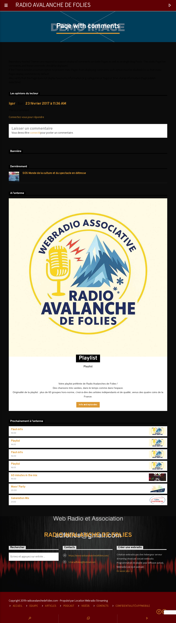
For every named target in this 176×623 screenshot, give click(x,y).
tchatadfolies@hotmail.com (82, 562)
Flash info (17, 429)
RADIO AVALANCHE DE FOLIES (53, 5)
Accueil (17, 606)
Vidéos (85, 606)
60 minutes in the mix (24, 475)
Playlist (15, 441)
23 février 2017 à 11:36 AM (45, 103)
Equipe (33, 606)
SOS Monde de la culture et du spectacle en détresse (54, 173)
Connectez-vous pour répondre (26, 117)
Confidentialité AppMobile (133, 606)
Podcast (68, 606)
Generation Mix (20, 498)
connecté (35, 133)
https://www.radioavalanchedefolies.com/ (89, 556)
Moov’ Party (18, 487)
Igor (12, 103)
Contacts (102, 606)
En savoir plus (123, 571)
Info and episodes (88, 404)
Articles (50, 606)
